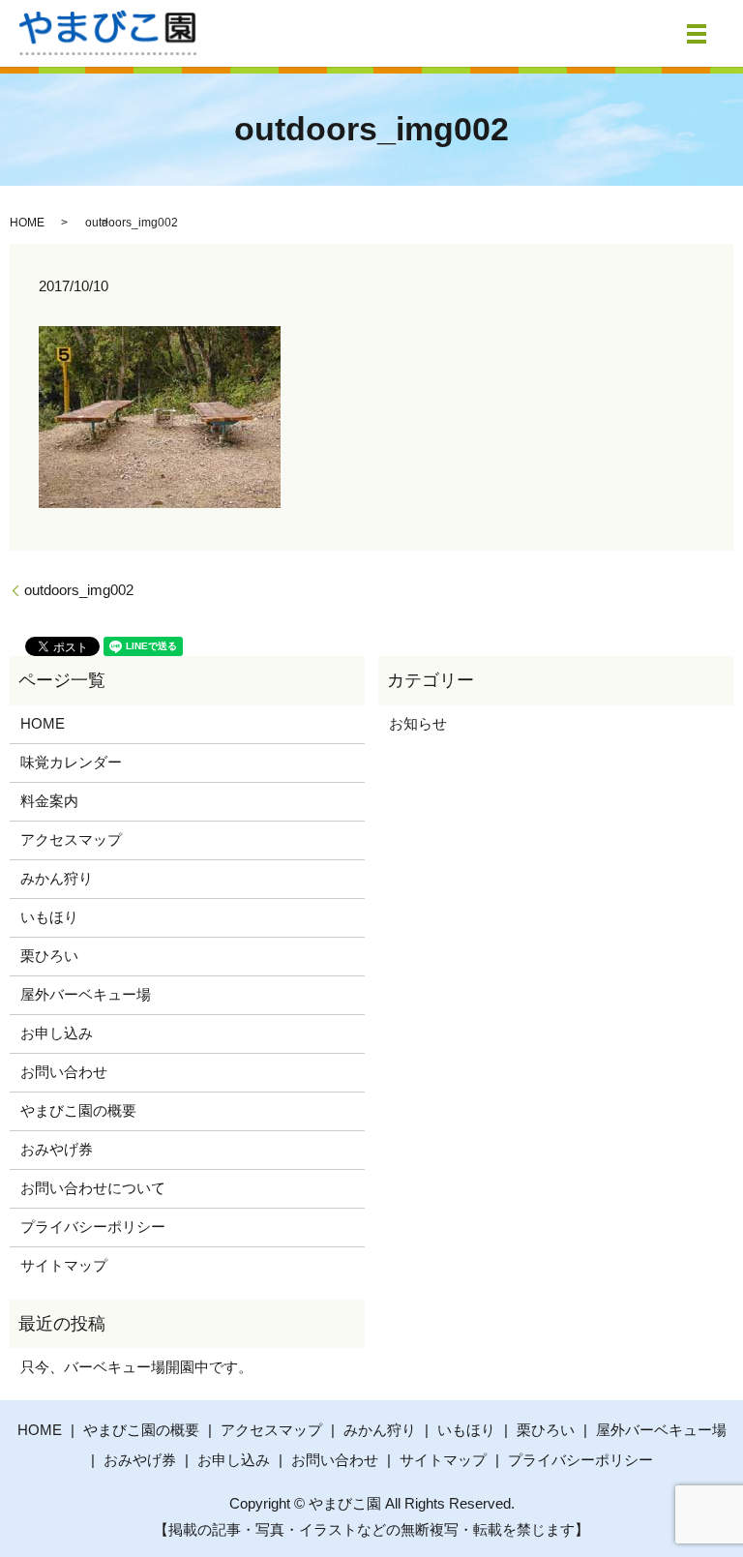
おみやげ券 (56, 1149)
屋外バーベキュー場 (85, 994)
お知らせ (418, 723)
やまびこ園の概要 (78, 1110)
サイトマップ (63, 1265)
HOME (27, 222)
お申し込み (56, 1033)
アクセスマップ (71, 839)
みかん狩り (56, 878)
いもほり (49, 917)
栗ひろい (49, 955)
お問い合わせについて (92, 1188)
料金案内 (49, 801)
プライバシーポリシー (92, 1226)
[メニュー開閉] (696, 34)
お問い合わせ (63, 1071)
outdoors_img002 (79, 590)
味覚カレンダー (71, 762)
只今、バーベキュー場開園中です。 (136, 1367)
